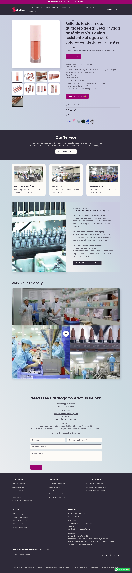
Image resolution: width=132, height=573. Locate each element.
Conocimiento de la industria (96, 490)
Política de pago (18, 514)
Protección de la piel (19, 484)
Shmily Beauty (23, 567)
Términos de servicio (19, 527)
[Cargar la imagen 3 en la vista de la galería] (41, 76)
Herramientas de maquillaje (22, 501)
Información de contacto (110, 567)
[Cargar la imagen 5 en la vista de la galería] (17, 89)
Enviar (36, 467)
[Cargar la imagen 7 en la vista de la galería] (41, 89)
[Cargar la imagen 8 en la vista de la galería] (54, 89)
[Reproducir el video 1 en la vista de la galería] (17, 101)
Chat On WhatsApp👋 (77, 96)
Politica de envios (18, 524)
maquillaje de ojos (18, 490)
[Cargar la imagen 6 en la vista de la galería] (29, 89)
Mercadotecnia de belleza (96, 487)
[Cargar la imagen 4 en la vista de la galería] (54, 76)
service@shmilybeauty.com (66, 419)
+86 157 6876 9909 (66, 406)
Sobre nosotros (54, 487)
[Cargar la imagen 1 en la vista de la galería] (17, 76)
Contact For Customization (87, 263)
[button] (35, 7)
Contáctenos (54, 490)
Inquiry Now (73, 56)
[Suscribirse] (45, 555)
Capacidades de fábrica (58, 494)
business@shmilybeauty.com (66, 414)
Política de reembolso (50, 567)
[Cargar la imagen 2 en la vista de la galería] (29, 76)
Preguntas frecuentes (57, 484)
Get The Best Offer (66, 151)
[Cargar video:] (66, 333)
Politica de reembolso (20, 521)
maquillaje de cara (18, 494)
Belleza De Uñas (17, 497)
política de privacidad (20, 517)
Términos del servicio (81, 567)
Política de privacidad (66, 567)
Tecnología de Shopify (35, 567)
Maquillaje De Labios (19, 487)
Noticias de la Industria (94, 484)
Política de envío (95, 567)
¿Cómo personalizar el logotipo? (61, 497)
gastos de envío (87, 50)
